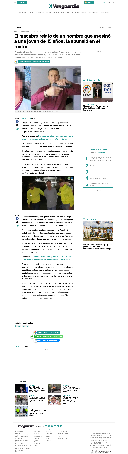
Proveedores (19, 450)
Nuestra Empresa (20, 443)
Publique (48, 440)
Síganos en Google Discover (48, 332)
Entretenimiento (94, 12)
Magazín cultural (89, 243)
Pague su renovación (22, 435)
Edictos (48, 438)
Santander (32, 12)
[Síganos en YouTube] (55, 426)
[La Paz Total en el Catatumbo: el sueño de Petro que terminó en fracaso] (54, 388)
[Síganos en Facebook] (46, 426)
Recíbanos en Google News (48, 340)
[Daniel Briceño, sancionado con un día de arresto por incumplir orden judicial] (21, 388)
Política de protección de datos (23, 446)
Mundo (62, 12)
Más (106, 12)
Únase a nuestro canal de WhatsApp (48, 336)
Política (67, 12)
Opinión (83, 12)
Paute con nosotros (21, 440)
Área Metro (22, 12)
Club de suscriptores (21, 436)
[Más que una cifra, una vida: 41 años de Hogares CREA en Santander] (98, 92)
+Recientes (102, 152)
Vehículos (49, 433)
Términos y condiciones (22, 452)
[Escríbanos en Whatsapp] (61, 426)
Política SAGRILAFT (95, 444)
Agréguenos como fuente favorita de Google (34, 61)
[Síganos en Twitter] (49, 426)
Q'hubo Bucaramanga (62, 437)
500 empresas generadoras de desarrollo (63, 433)
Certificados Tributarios (22, 448)
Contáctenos (19, 441)
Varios (48, 436)
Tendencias (66, 395)
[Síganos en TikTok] (58, 426)
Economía (75, 12)
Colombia (55, 12)
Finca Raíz (49, 431)
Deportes (41, 12)
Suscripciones (19, 431)
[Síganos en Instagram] (52, 426)
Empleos (48, 435)
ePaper (17, 433)
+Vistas (93, 152)
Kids (102, 12)
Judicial (49, 12)
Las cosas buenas (89, 104)
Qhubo (33, 118)
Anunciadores (19, 438)
